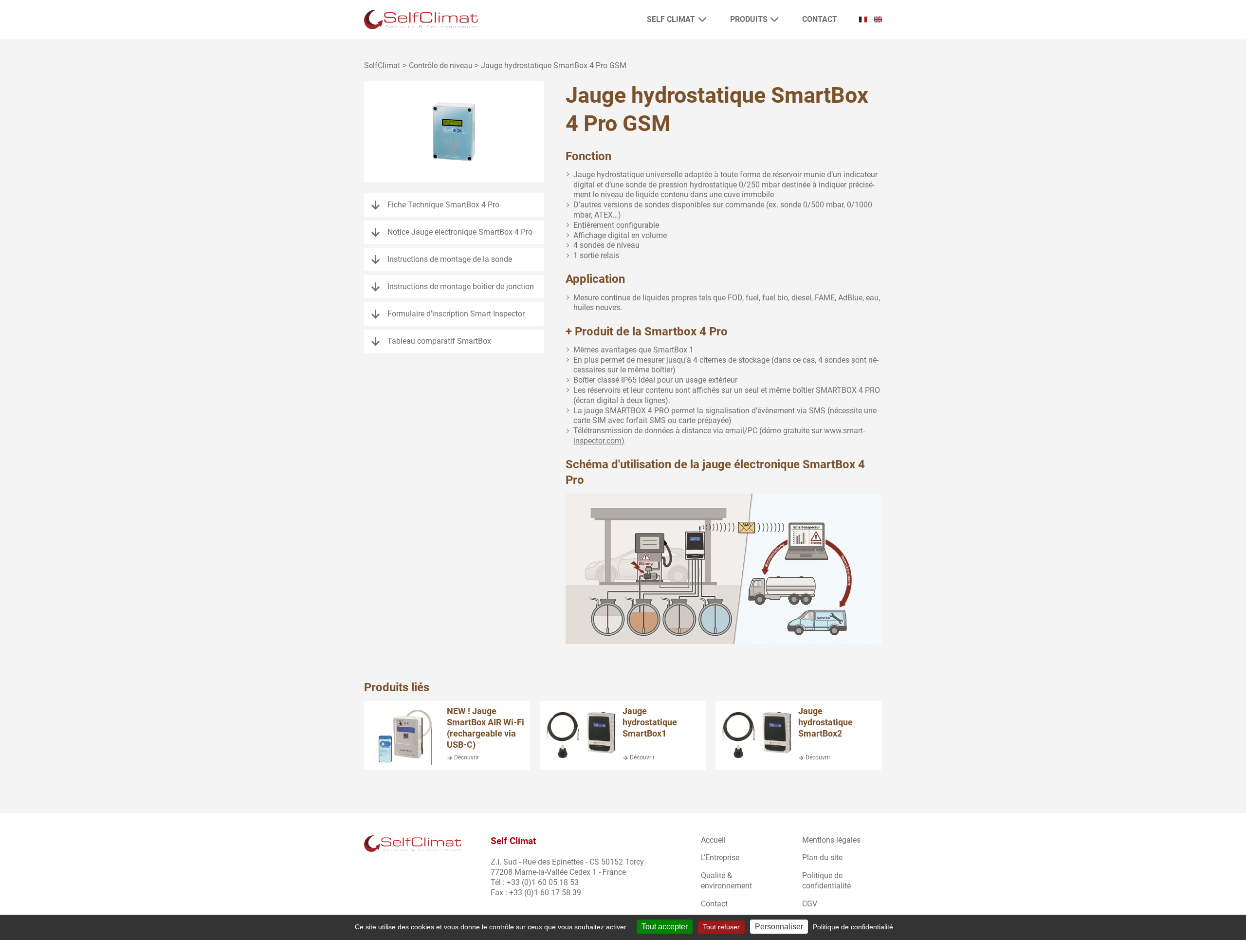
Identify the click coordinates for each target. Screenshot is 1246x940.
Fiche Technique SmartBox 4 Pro (443, 204)
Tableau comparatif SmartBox (439, 341)
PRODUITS (749, 19)
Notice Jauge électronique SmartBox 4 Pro (459, 232)
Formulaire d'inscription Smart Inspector (456, 313)
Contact (819, 19)
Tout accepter (664, 926)
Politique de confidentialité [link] (853, 927)
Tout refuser (721, 927)
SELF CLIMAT (671, 19)
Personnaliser (779, 926)
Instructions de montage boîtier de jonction (460, 286)
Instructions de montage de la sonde (449, 259)
